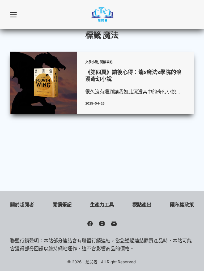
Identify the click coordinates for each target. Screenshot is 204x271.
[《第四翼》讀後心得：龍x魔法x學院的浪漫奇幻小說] (43, 83)
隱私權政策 (182, 204)
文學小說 (91, 62)
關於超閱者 (22, 204)
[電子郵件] (114, 223)
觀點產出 (141, 204)
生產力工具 (102, 204)
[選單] (13, 14)
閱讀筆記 (106, 62)
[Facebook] (90, 223)
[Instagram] (102, 223)
